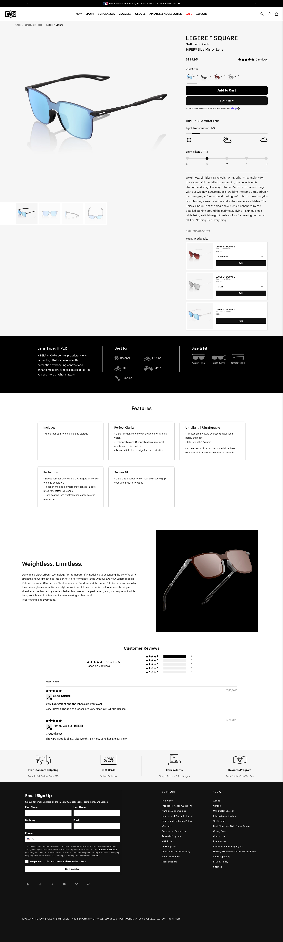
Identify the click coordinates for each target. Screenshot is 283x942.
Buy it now (227, 101)
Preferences (219, 841)
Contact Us (219, 836)
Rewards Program (171, 836)
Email (77, 820)
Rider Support (169, 862)
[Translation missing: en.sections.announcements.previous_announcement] (27, 3)
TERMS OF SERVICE (107, 849)
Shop (18, 25)
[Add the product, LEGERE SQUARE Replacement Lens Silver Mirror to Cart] (241, 293)
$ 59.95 (219, 281)
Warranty (167, 826)
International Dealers (224, 816)
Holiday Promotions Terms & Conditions (234, 852)
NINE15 (176, 919)
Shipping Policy (221, 857)
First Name (31, 807)
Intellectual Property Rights (228, 846)
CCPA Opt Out (170, 846)
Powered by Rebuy (227, 329)
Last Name (80, 807)
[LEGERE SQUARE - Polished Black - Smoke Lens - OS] (206, 77)
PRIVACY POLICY (92, 856)
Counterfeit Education (174, 831)
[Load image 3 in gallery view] (72, 213)
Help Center (168, 801)
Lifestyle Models (33, 25)
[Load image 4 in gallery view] (95, 213)
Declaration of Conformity (176, 852)
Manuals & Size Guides (174, 811)
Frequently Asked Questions (177, 806)
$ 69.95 (219, 251)
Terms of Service (171, 857)
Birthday (30, 820)
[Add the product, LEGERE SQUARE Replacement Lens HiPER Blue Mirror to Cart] (241, 321)
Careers (217, 806)
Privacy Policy (220, 862)
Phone (29, 833)
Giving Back (219, 831)
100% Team (219, 821)
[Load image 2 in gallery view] (49, 213)
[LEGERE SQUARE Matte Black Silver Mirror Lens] (233, 77)
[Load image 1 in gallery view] (27, 213)
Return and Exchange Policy (177, 821)
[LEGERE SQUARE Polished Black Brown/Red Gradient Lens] (220, 77)
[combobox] (30, 839)
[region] (227, 286)
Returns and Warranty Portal (177, 816)
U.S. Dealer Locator (223, 811)
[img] (54, 691)
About (216, 801)
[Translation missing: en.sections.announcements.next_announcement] (255, 3)
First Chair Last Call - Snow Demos (231, 826)
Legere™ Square (54, 25)
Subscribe (72, 869)
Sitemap (217, 867)
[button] (79, 14)
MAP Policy (168, 841)
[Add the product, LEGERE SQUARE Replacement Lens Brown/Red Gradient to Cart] (241, 263)
